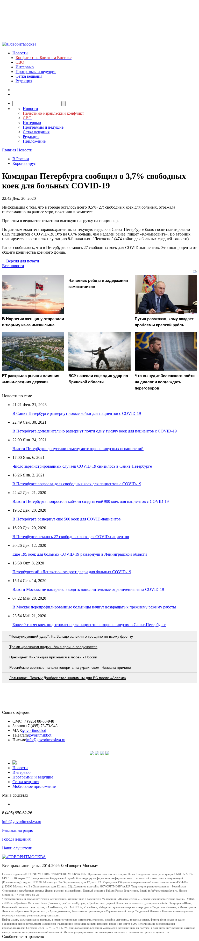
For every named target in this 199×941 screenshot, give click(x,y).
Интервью (25, 67)
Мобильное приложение (34, 786)
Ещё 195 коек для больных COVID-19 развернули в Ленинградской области (79, 554)
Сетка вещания (29, 76)
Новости (20, 53)
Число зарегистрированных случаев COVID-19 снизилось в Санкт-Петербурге (82, 466)
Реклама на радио (17, 830)
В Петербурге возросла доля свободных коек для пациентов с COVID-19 (76, 484)
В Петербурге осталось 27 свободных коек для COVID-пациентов (70, 536)
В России (20, 159)
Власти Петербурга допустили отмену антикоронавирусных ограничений (78, 448)
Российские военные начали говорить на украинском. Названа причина (70, 667)
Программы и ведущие (36, 71)
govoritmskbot (34, 730)
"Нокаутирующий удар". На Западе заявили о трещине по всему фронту (71, 636)
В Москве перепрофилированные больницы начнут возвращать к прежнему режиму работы (94, 607)
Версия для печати (22, 261)
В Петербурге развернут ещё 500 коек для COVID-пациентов (66, 519)
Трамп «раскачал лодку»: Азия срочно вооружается (53, 647)
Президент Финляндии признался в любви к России (53, 657)
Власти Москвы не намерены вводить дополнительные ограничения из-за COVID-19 (88, 589)
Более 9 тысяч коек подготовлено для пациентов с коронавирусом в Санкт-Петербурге (89, 624)
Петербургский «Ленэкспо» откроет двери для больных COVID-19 (71, 572)
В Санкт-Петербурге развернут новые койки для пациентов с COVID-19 (76, 413)
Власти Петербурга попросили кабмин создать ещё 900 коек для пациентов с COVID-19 (90, 501)
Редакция (24, 81)
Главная (9, 150)
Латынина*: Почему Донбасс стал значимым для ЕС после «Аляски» (67, 678)
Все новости (13, 265)
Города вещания (16, 839)
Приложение (34, 141)
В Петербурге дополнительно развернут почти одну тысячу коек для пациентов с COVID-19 (94, 431)
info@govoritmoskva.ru (45, 740)
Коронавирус (24, 163)
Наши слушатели (17, 848)
